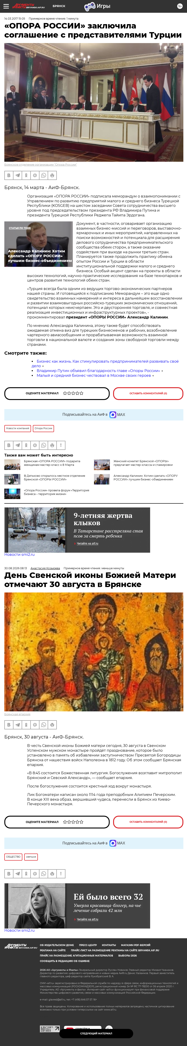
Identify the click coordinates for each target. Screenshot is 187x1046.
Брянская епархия (17, 714)
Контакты (109, 945)
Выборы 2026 (127, 955)
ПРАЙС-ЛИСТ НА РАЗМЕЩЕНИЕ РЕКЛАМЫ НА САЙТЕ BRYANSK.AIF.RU (115, 950)
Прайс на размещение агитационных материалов (76, 955)
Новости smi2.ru (19, 554)
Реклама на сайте (53, 950)
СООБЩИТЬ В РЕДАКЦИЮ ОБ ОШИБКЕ (65, 961)
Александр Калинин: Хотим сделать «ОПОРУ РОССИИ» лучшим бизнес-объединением (146, 477)
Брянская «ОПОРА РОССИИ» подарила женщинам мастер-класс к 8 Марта (52, 463)
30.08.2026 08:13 (15, 568)
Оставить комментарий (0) (148, 393)
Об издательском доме (57, 945)
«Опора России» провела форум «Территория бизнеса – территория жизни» (56, 492)
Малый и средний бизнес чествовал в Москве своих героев (94, 375)
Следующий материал (96, 1033)
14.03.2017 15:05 (14, 18)
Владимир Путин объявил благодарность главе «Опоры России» (98, 371)
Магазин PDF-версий (135, 945)
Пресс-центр (88, 945)
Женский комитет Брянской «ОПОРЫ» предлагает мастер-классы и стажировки (143, 463)
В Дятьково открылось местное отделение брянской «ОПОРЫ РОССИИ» (54, 477)
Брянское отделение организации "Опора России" (40, 164)
